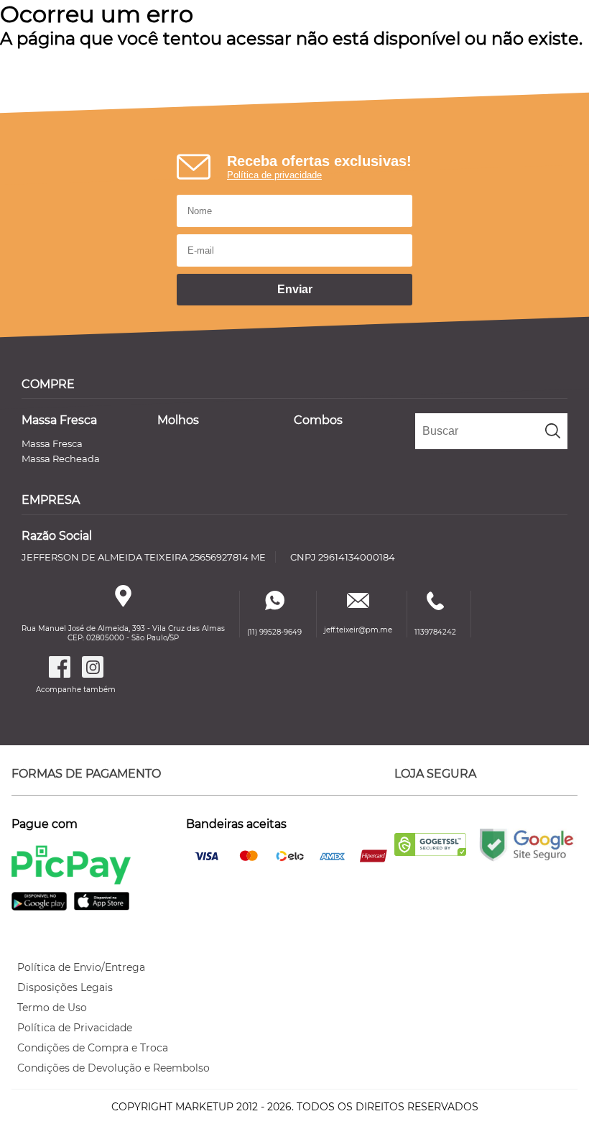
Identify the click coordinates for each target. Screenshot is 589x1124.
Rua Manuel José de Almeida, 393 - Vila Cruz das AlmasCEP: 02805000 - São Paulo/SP (123, 633)
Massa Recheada (61, 458)
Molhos (178, 420)
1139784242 (435, 632)
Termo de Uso (52, 1007)
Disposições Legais (65, 987)
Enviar (294, 289)
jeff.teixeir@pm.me (358, 630)
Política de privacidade (274, 175)
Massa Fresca (59, 420)
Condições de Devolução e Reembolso (113, 1067)
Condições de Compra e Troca (92, 1047)
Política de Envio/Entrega (81, 967)
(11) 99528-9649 (274, 632)
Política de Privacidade (74, 1027)
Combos (318, 420)
